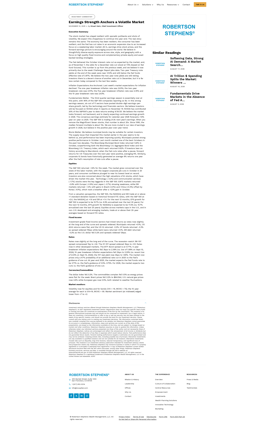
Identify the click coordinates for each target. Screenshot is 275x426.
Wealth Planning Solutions (166, 400)
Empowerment (161, 392)
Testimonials (192, 388)
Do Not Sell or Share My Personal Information (137, 419)
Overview (159, 379)
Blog (188, 384)
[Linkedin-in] (81, 395)
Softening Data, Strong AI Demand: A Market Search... (186, 62)
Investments (160, 396)
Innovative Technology (164, 405)
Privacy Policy (124, 417)
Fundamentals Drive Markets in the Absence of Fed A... (187, 97)
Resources (172, 4)
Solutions (146, 4)
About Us (132, 4)
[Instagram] (87, 395)
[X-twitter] (76, 395)
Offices (128, 388)
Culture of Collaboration (165, 384)
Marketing (159, 409)
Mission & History (132, 379)
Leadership (129, 384)
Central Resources (162, 388)
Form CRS (163, 417)
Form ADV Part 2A (177, 417)
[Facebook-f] (71, 395)
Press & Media (192, 379)
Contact (186, 4)
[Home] (86, 4)
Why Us (160, 4)
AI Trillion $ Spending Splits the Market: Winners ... (186, 79)
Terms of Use (138, 417)
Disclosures (74, 303)
